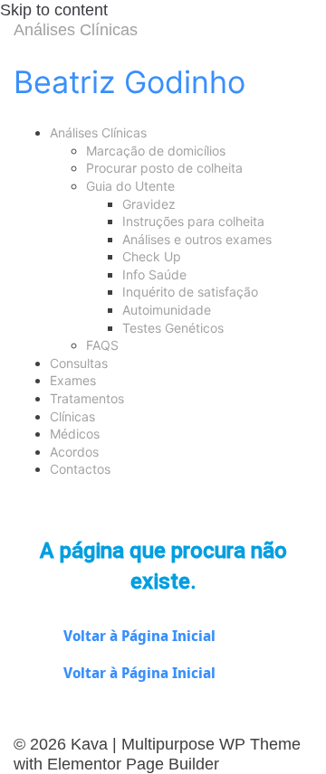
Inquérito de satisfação (190, 291)
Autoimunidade (166, 309)
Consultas (79, 363)
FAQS (102, 345)
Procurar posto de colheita (164, 167)
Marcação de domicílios (155, 150)
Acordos (74, 451)
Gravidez (149, 204)
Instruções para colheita (193, 221)
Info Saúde (154, 274)
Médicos (75, 433)
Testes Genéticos (173, 327)
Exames (73, 380)
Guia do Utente (130, 186)
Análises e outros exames (197, 239)
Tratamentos (87, 398)
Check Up (151, 256)
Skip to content (54, 10)
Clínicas (72, 416)
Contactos (80, 469)
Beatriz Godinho (129, 81)
